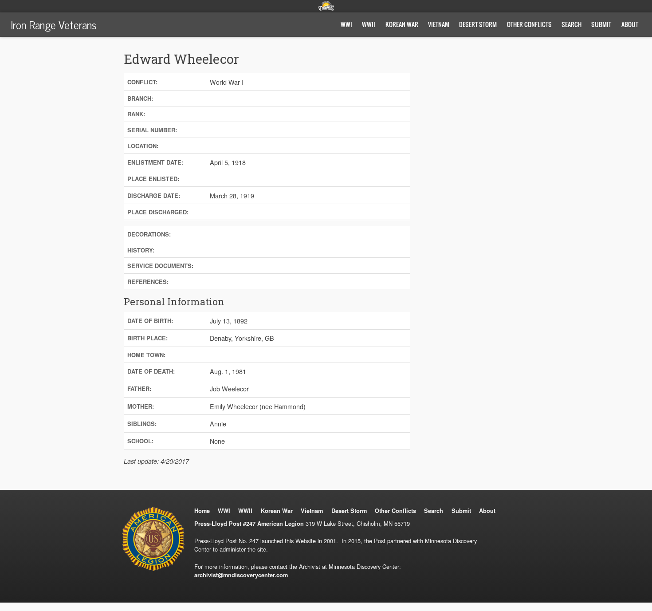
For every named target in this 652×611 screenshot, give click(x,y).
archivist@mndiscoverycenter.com (241, 575)
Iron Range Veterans (54, 24)
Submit (601, 24)
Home (202, 511)
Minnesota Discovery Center (326, 6)
